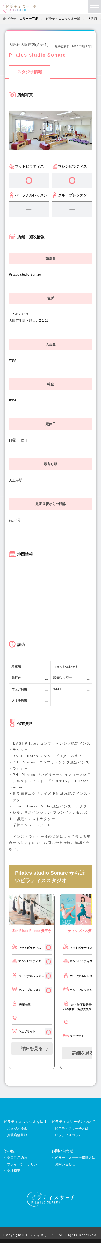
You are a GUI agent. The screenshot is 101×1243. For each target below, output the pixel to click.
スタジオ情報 (29, 72)
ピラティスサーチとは (72, 1128)
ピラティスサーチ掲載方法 (75, 1158)
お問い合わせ (65, 1164)
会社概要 (13, 1171)
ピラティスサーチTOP (22, 19)
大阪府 (92, 19)
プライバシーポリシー (24, 1164)
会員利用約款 (17, 1158)
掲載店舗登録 (17, 1135)
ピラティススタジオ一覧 (63, 19)
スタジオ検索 (17, 1128)
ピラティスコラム (68, 1135)
